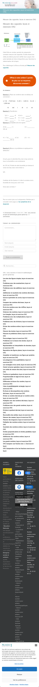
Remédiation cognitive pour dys (19, 543)
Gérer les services (19, 663)
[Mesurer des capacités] (18, 33)
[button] (36, 645)
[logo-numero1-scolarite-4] (9, 3)
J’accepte (23, 504)
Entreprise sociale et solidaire (6, 555)
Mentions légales (14, 684)
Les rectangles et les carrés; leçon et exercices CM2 (19, 365)
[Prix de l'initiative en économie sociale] (7, 469)
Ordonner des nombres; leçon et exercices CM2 (18, 312)
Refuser (19, 674)
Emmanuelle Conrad (10, 212)
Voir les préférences (19, 680)
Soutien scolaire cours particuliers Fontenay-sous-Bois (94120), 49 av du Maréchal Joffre (31, 515)
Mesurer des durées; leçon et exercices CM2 (17, 331)
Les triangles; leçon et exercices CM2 (15, 314)
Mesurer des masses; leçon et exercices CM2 (17, 417)
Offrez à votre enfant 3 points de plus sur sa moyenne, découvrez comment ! (21, 81)
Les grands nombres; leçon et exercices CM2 (17, 441)
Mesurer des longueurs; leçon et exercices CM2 (18, 420)
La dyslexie (19, 529)
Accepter (19, 669)
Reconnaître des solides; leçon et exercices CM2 (18, 415)
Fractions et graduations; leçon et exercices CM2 (18, 374)
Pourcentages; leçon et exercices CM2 (15, 338)
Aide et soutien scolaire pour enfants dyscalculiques (19, 565)
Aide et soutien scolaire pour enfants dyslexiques (19, 576)
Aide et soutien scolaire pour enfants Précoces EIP (19, 612)
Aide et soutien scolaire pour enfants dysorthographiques (21, 601)
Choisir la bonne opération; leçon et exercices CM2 (19, 367)
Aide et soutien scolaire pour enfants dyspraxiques (19, 587)
